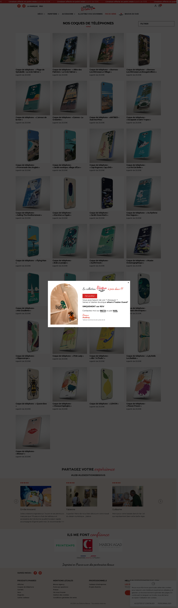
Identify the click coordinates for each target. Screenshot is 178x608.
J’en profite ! (90, 296)
